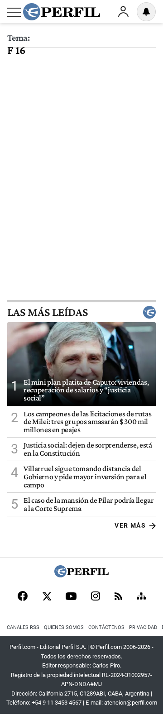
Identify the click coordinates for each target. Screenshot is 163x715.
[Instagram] (95, 596)
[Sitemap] (141, 596)
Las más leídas (47, 312)
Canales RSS (23, 627)
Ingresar (123, 12)
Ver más (130, 525)
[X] (46, 596)
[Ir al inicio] (61, 11)
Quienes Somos (64, 627)
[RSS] (118, 597)
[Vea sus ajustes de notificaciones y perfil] (146, 12)
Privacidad (143, 627)
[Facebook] (23, 597)
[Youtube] (71, 597)
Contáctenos (106, 627)
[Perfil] (81, 575)
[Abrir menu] (14, 12)
